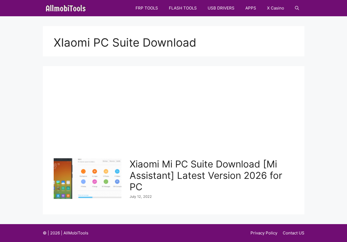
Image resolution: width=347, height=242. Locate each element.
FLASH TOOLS (183, 8)
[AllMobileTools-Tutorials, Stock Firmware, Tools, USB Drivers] (67, 8)
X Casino (275, 8)
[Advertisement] (175, 118)
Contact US (293, 232)
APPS (250, 8)
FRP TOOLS (147, 8)
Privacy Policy (263, 232)
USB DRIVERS (221, 8)
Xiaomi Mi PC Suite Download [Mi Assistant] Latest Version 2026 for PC (206, 175)
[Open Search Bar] (297, 8)
